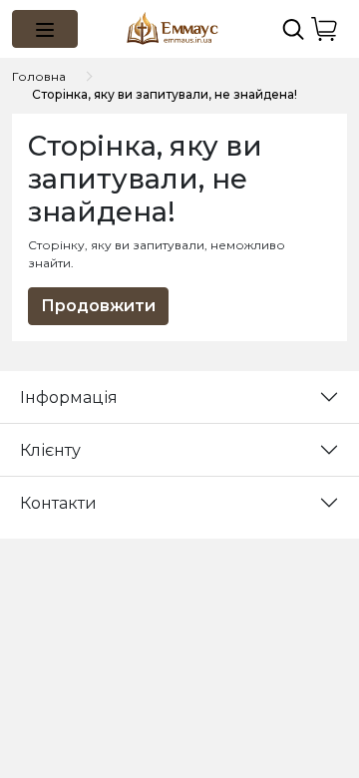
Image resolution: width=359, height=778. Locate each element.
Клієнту (50, 450)
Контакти (58, 503)
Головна (39, 76)
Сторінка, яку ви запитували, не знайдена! (164, 94)
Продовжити (98, 305)
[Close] (292, 684)
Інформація (69, 397)
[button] (45, 29)
